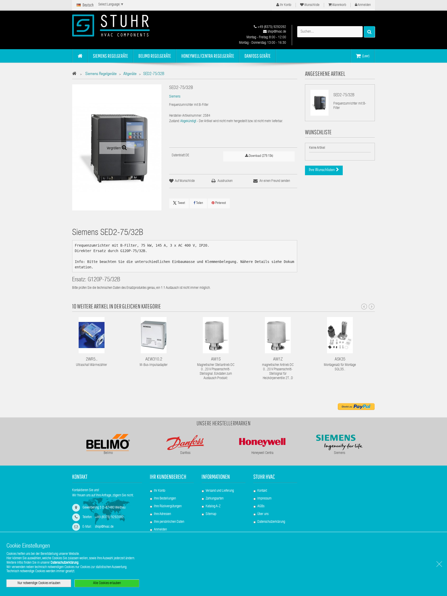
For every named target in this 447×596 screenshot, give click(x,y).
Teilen (199, 203)
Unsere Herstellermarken (224, 423)
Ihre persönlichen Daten (169, 522)
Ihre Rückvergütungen (168, 506)
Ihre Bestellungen (165, 499)
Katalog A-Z (213, 506)
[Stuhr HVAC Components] (120, 25)
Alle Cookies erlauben (107, 583)
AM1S (216, 359)
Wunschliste (311, 5)
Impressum (264, 499)
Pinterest (220, 203)
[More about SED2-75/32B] (319, 103)
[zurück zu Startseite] (75, 74)
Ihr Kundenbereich (168, 476)
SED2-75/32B (343, 95)
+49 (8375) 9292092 (271, 27)
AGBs (260, 506)
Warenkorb (339, 5)
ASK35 (340, 359)
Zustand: (174, 121)
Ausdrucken (225, 181)
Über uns (263, 514)
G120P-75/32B (104, 280)
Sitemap (211, 514)
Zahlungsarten (215, 499)
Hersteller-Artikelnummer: (185, 116)
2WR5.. (92, 359)
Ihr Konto (285, 5)
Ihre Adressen (162, 514)
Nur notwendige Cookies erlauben (39, 583)
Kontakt (262, 491)
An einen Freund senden (274, 181)
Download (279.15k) (260, 156)
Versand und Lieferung (220, 491)
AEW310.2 (153, 359)
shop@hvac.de (276, 32)
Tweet (181, 203)
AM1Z (278, 359)
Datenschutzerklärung (271, 522)
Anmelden (364, 5)
